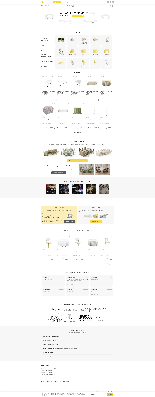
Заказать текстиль (96, 221)
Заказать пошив (69, 221)
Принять (110, 394)
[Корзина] (110, 2)
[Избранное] (108, 2)
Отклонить (92, 394)
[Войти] (113, 2)
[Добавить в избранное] (54, 76)
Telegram (50, 372)
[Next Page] (112, 189)
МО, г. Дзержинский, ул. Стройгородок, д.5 (48, 6)
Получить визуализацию (58, 172)
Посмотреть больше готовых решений (77, 160)
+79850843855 (69, 6)
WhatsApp (50, 370)
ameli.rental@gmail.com (49, 374)
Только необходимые (101, 394)
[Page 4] (79, 26)
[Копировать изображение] (52, 76)
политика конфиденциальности (69, 394)
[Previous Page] (43, 189)
